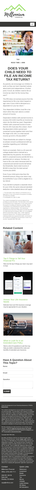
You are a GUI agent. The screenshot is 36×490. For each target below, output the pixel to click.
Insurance (23, 475)
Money (22, 479)
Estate (22, 473)
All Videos (23, 485)
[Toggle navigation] (32, 24)
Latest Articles (24, 483)
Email (5, 373)
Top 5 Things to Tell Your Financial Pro (14, 259)
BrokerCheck (5, 407)
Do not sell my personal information (12, 431)
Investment (23, 471)
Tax (21, 477)
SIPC (25, 439)
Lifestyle (22, 481)
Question (6, 379)
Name (5, 366)
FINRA (22, 439)
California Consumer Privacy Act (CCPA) (21, 428)
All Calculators (24, 487)
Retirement (23, 469)
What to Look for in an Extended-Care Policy (13, 342)
